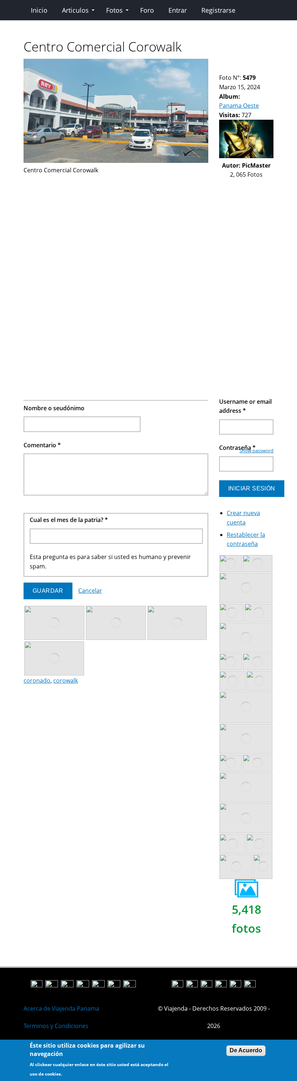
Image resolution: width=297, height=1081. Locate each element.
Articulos (75, 10)
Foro (147, 10)
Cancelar (90, 591)
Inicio (39, 10)
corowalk (65, 681)
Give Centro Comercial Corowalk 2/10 (228, 63)
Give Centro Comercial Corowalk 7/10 (259, 63)
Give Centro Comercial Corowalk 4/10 (241, 63)
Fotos (114, 10)
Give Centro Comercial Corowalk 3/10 (234, 63)
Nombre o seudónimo (54, 408)
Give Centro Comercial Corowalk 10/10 (228, 68)
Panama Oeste (239, 106)
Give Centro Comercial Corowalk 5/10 (247, 63)
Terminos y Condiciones (56, 1026)
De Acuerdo (246, 1050)
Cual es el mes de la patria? (69, 520)
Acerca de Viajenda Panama (61, 1008)
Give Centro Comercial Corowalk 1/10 (222, 63)
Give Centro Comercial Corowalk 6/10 (253, 63)
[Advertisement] (116, 226)
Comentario (42, 445)
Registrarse (218, 10)
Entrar (177, 10)
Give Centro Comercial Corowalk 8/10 (265, 63)
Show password (256, 450)
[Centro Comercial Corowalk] (116, 161)
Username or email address (245, 406)
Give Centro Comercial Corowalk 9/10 (222, 68)
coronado (37, 681)
